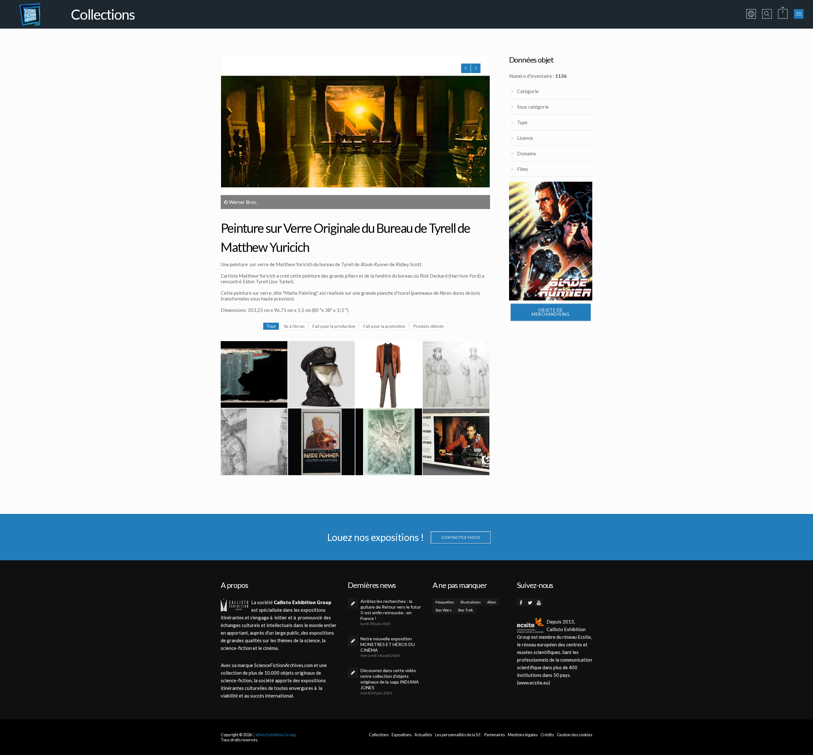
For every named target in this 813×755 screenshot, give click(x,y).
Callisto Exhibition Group (274, 734)
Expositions (402, 734)
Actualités (423, 734)
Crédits (547, 734)
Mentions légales (523, 734)
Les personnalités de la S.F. (458, 734)
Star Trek (465, 610)
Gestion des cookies (574, 734)
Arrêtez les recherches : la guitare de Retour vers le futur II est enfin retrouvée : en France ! (390, 609)
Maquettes (444, 602)
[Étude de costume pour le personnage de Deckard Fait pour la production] (254, 441)
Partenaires (494, 734)
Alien (491, 602)
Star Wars (443, 610)
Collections (379, 734)
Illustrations (470, 602)
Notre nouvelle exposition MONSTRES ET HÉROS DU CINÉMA (387, 644)
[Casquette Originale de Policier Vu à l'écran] (321, 374)
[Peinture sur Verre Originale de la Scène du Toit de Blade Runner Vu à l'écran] (254, 374)
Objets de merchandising (551, 312)
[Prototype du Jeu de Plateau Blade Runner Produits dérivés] (456, 441)
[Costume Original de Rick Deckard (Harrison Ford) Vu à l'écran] (388, 374)
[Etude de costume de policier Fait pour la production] (456, 374)
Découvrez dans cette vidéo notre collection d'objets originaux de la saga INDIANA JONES (389, 679)
